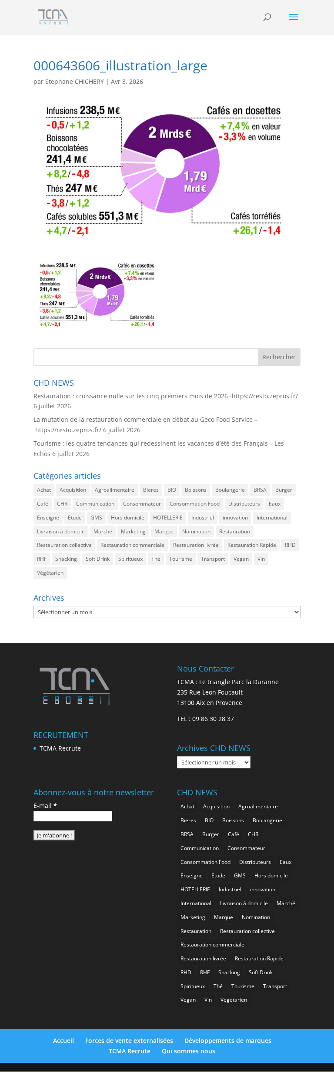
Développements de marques (227, 1040)
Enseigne (48, 517)
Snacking (66, 558)
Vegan (241, 558)
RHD (290, 545)
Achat (44, 489)
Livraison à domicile (61, 531)
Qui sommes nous (188, 1051)
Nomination (196, 531)
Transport (213, 558)
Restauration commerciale (132, 545)
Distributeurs (244, 503)
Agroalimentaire (114, 489)
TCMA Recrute (60, 748)
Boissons (196, 489)
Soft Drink (98, 558)
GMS (96, 517)
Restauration (234, 531)
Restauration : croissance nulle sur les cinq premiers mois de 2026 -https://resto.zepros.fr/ (165, 396)
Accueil (63, 1040)
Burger (283, 489)
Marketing (133, 531)
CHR (62, 503)
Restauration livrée (196, 545)
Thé (155, 558)
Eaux (275, 503)
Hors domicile (127, 517)
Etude (75, 517)
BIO (171, 489)
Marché (103, 531)
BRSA (260, 489)
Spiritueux (130, 558)
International (272, 517)
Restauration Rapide (251, 545)
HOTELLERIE (168, 517)
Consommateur (142, 503)
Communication (95, 503)
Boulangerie (230, 489)
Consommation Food (195, 503)
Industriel (202, 517)
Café (42, 503)
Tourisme (180, 558)
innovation (235, 517)
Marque (164, 531)
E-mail (45, 805)
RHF (42, 558)
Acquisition (73, 489)
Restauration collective (64, 545)
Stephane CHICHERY (74, 81)
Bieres (151, 489)
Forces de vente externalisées (129, 1040)
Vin (261, 558)
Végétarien (50, 572)
